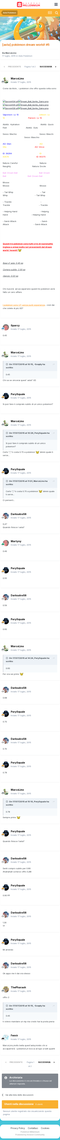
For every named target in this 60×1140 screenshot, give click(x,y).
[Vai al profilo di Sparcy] (6, 327)
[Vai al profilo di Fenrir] (6, 1037)
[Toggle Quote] (7, 364)
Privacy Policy (18, 1128)
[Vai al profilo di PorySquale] (6, 396)
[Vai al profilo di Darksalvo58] (6, 516)
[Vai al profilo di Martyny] (6, 543)
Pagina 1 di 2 (30, 66)
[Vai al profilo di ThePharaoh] (6, 989)
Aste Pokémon (25, 56)
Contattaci (33, 1128)
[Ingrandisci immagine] (10, 101)
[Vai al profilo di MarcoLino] (6, 80)
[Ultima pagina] (56, 66)
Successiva (46, 66)
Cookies (45, 1128)
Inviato (21, 82)
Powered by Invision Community (30, 1134)
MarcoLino (10, 53)
